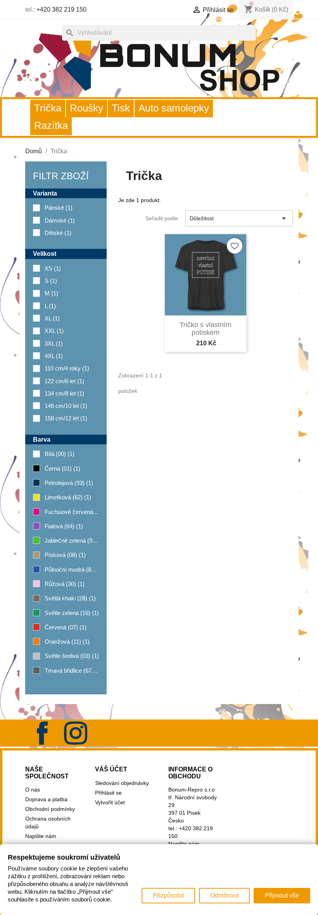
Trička (47, 108)
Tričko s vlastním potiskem (206, 328)
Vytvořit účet (110, 802)
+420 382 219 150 (61, 9)
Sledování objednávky (122, 783)
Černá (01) (62, 468)
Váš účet (111, 769)
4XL (54, 356)
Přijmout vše (282, 895)
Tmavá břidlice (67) (72, 670)
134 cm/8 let (64, 393)
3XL (54, 343)
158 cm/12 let (66, 418)
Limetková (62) (68, 497)
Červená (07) (65, 627)
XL (52, 318)
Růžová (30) (65, 584)
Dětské (58, 233)
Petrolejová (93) (69, 483)
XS (53, 268)
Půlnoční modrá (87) (72, 569)
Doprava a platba (46, 799)
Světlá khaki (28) (70, 598)
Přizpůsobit (168, 895)
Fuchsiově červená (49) (72, 512)
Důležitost (239, 218)
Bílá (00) (59, 454)
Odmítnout (224, 895)
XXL (54, 330)
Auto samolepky (173, 108)
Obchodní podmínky (50, 809)
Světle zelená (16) (72, 613)
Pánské (59, 207)
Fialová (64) (64, 526)
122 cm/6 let (64, 381)
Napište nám (40, 836)
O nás (32, 789)
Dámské (60, 220)
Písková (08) (65, 555)
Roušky (86, 108)
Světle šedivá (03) (72, 656)
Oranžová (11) (67, 641)
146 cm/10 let (66, 406)
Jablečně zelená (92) (72, 540)
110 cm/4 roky (67, 368)
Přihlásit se (108, 793)
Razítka (51, 125)
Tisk (121, 108)
